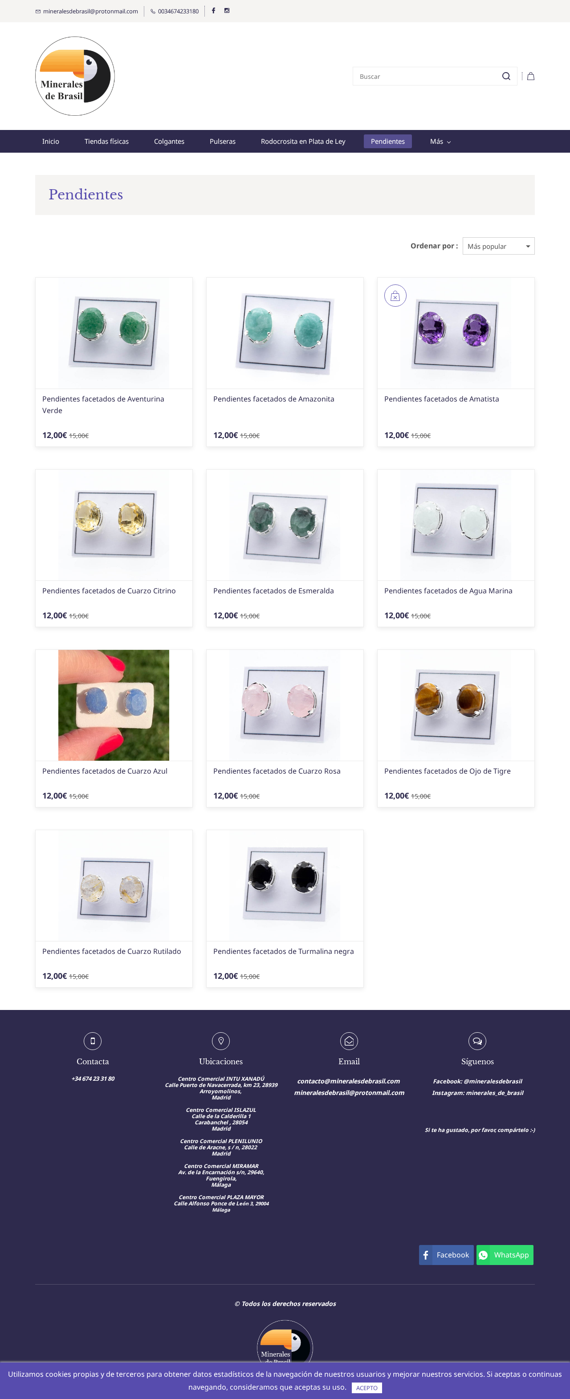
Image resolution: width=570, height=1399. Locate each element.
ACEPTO (367, 1388)
